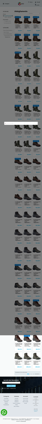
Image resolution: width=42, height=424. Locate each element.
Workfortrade (23, 421)
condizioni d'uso (13, 388)
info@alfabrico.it (28, 419)
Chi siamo (16, 398)
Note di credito (25, 401)
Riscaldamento (6, 404)
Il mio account (25, 398)
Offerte (16, 404)
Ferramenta (6, 398)
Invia (11, 385)
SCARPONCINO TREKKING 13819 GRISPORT (18, 363)
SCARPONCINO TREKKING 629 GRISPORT (18, 344)
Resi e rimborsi (16, 406)
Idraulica (6, 403)
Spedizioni (16, 401)
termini (8, 388)
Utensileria (6, 401)
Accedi (25, 403)
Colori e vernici (6, 400)
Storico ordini (25, 400)
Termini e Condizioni (16, 403)
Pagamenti (16, 400)
